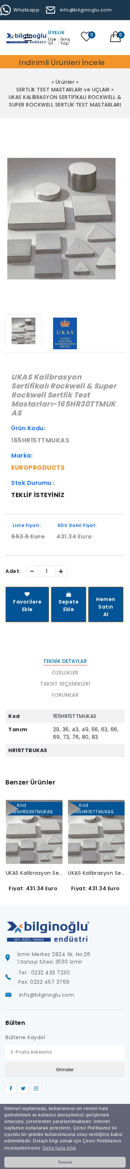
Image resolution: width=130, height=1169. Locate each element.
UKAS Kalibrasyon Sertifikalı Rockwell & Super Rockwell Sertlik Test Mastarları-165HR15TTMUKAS (96, 873)
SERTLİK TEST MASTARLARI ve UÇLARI (63, 89)
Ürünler (65, 82)
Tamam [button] (65, 1162)
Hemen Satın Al (106, 607)
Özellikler (65, 672)
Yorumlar (65, 695)
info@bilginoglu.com (86, 9)
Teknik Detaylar (65, 661)
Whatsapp (26, 9)
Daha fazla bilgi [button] (59, 1148)
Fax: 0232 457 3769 (44, 982)
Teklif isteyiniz (37, 495)
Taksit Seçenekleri (65, 683)
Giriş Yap (65, 41)
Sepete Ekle (68, 605)
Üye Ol (52, 41)
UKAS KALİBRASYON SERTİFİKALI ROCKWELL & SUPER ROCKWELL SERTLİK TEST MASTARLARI (65, 101)
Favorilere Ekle (27, 605)
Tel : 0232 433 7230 (44, 972)
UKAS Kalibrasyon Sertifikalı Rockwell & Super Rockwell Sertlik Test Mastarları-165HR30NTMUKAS (34, 873)
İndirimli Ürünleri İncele (62, 63)
